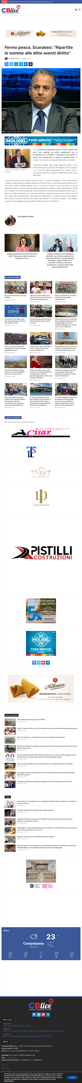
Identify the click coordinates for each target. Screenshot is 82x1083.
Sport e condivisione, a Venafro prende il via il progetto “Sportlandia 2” (65, 297)
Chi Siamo (5, 1065)
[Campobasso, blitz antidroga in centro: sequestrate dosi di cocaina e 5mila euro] (41, 338)
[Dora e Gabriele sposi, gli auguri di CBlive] (16, 287)
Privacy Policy (6, 1071)
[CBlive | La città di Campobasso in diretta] (11, 9)
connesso (15, 422)
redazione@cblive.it (13, 1057)
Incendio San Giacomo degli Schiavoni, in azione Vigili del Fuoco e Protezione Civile (14, 372)
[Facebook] (7, 64)
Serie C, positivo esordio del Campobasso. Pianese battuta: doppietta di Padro (15, 348)
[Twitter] (11, 64)
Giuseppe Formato (13, 58)
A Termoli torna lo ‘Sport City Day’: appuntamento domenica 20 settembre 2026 (15, 321)
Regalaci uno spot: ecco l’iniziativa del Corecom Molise (35, 836)
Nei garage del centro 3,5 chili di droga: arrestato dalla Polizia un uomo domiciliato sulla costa (66, 348)
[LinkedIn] (16, 64)
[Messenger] (26, 64)
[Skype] (21, 64)
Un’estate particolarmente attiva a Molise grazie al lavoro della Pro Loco (41, 321)
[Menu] (79, 10)
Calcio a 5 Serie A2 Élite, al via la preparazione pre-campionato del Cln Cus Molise (45, 764)
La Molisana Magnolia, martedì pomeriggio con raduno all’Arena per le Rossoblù (44, 781)
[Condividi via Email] (31, 64)
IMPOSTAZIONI (9, 1081)
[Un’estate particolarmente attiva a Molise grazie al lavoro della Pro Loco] (41, 311)
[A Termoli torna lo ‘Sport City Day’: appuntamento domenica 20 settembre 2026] (16, 311)
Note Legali (5, 1068)
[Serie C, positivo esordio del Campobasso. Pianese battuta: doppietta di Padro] (16, 338)
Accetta (72, 1077)
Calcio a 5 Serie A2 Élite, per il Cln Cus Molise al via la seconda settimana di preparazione (41, 297)
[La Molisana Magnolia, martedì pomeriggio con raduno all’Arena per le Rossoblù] (10, 784)
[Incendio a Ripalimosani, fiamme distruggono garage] (10, 813)
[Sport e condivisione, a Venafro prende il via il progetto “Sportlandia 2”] (66, 287)
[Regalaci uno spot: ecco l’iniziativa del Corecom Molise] (10, 839)
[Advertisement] (41, 22)
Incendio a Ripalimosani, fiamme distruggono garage (35, 810)
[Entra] (76, 10)
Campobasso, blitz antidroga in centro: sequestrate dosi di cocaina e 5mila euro (40, 348)
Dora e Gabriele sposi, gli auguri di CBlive (31, 719)
